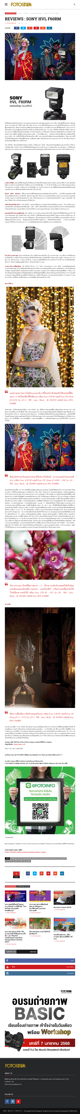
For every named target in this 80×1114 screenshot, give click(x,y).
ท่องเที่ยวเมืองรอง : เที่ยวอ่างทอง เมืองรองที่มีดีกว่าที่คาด (63, 937)
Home (4, 1111)
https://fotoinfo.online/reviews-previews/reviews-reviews (25, 852)
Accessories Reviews (11, 13)
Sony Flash (9, 861)
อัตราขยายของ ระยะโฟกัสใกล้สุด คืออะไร (39, 933)
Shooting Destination (60, 920)
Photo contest (14, 892)
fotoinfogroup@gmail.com (14, 1084)
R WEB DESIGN (73, 1111)
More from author (23, 886)
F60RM (13, 858)
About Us (10, 1111)
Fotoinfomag (43, 858)
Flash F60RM (26, 858)
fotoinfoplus (53, 858)
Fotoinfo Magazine (11, 23)
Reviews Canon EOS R (62, 907)
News (7, 892)
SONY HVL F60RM (19, 861)
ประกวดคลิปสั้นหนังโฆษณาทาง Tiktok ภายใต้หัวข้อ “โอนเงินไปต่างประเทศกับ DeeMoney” (15, 907)
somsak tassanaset (11, 912)
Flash (18, 858)
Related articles (11, 886)
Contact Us (18, 1111)
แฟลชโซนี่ (27, 861)
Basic (31, 920)
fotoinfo (34, 858)
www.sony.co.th (19, 744)
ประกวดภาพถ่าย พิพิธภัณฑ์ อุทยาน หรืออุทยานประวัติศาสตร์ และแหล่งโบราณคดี (38, 907)
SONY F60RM (62, 858)
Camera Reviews (58, 892)
